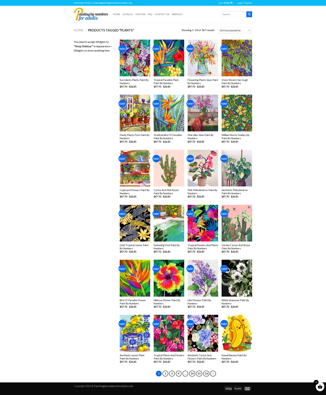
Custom (140, 14)
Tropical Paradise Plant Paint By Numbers (166, 82)
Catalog (127, 14)
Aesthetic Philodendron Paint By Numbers (235, 192)
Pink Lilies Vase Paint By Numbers (200, 137)
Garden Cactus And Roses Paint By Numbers (236, 247)
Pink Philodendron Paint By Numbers (202, 192)
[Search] (249, 14)
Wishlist (177, 14)
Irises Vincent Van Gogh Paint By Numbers (235, 82)
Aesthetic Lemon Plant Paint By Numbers (132, 357)
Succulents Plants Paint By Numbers (134, 82)
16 (206, 373)
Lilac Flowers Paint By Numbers (199, 302)
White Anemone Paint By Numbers (235, 302)
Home (116, 14)
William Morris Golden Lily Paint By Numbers (235, 137)
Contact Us (162, 14)
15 (199, 373)
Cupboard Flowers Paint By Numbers (134, 192)
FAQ (150, 14)
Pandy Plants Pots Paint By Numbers (134, 137)
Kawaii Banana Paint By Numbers (234, 357)
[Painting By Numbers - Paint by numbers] (91, 14)
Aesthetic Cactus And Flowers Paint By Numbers (202, 357)
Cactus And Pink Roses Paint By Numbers (166, 192)
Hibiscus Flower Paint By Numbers (167, 302)
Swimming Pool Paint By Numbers (167, 247)
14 (192, 373)
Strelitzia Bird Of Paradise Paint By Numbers (168, 137)
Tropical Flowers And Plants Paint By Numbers (203, 247)
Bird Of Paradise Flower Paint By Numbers (133, 302)
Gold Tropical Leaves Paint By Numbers (134, 247)
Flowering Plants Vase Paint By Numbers (203, 82)
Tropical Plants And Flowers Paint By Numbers (169, 357)
